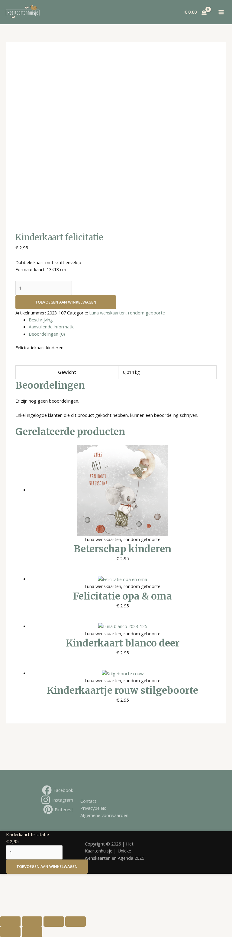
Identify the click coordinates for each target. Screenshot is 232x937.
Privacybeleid (93, 808)
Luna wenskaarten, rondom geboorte (127, 313)
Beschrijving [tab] (41, 320)
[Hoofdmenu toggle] (221, 12)
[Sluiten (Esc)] (75, 921)
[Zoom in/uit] (10, 921)
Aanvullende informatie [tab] (52, 327)
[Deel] (54, 921)
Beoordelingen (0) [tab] (47, 334)
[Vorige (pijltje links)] (10, 932)
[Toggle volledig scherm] (32, 921)
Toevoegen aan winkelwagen (65, 302)
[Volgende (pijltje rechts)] (32, 932)
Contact (88, 801)
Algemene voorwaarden (104, 815)
